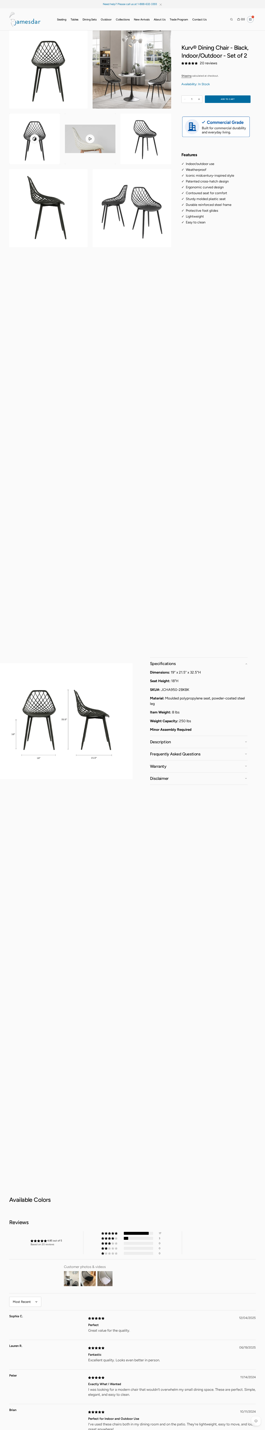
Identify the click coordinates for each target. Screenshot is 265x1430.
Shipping (186, 75)
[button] (231, 19)
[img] (96, 1318)
